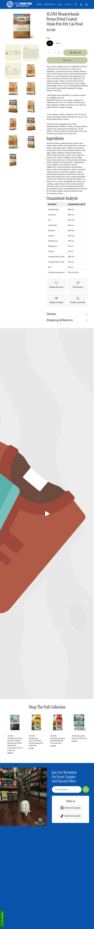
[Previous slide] (7, 722)
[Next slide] (23, 722)
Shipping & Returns (60, 320)
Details (51, 314)
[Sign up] (85, 789)
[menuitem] (59, 4)
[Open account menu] (81, 4)
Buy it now (67, 60)
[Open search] (76, 4)
